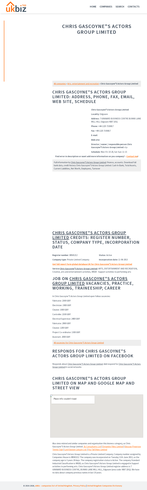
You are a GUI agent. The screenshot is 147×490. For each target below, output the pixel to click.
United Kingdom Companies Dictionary (104, 485)
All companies (60, 83)
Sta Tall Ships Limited (97, 449)
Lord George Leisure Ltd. (75, 449)
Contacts (134, 6)
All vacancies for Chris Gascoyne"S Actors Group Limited (79, 342)
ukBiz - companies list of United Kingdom (53, 485)
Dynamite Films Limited (112, 446)
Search (120, 6)
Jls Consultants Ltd (92, 446)
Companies (106, 6)
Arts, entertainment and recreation (83, 83)
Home (93, 6)
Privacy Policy (79, 485)
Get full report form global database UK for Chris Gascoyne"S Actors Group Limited (92, 264)
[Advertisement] (24, 50)
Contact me (132, 156)
